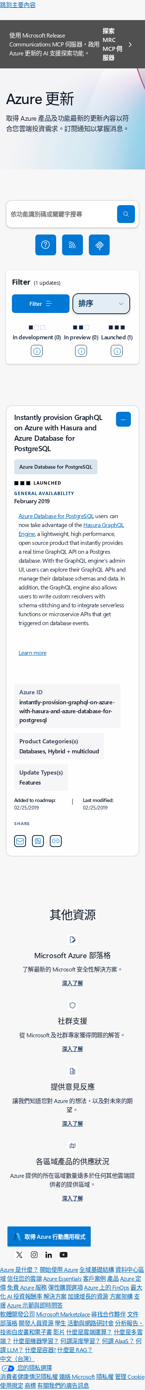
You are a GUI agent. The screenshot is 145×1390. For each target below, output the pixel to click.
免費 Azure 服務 (27, 1287)
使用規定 (11, 1385)
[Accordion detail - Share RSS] (38, 841)
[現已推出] (117, 351)
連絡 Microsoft (77, 1376)
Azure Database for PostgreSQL (56, 516)
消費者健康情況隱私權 (29, 1376)
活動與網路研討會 (90, 1323)
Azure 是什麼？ (19, 1269)
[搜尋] (126, 214)
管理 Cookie (130, 1376)
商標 (30, 1385)
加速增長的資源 (88, 1296)
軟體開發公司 (17, 1314)
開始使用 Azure (59, 1269)
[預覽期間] (81, 351)
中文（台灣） (17, 1358)
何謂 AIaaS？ (118, 1341)
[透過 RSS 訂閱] (72, 245)
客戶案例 (94, 1278)
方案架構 (121, 1296)
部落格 (8, 1323)
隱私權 (105, 1376)
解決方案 (55, 1296)
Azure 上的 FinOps (106, 1287)
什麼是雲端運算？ (89, 1332)
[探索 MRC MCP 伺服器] (99, 245)
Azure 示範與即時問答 (35, 1305)
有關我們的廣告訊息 (63, 1385)
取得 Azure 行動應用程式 (55, 1236)
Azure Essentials (62, 1278)
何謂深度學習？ (80, 1341)
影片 (59, 1332)
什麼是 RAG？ (75, 1350)
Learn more (32, 652)
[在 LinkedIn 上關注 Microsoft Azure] (48, 1254)
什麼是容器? (40, 1350)
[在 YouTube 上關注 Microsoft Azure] (63, 1254)
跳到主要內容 (18, 5)
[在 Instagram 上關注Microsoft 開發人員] (34, 1254)
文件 (133, 1314)
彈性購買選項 (65, 1287)
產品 (113, 1278)
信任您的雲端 (24, 1278)
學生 (60, 1323)
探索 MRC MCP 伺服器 (112, 44)
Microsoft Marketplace (63, 1314)
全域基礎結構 (96, 1269)
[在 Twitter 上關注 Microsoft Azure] (19, 1254)
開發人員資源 (36, 1323)
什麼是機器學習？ (36, 1341)
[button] (45, 245)
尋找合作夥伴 (108, 1314)
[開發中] (37, 351)
